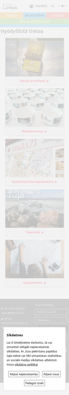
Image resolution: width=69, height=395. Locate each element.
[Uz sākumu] (10, 6)
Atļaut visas (51, 374)
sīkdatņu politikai (26, 364)
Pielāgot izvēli (34, 383)
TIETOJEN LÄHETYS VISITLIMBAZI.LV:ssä (13, 310)
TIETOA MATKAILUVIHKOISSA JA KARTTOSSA (14, 323)
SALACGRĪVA (34, 15)
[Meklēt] (52, 5)
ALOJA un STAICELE (35, 21)
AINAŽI (11, 15)
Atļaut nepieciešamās (24, 374)
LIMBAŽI (57, 15)
